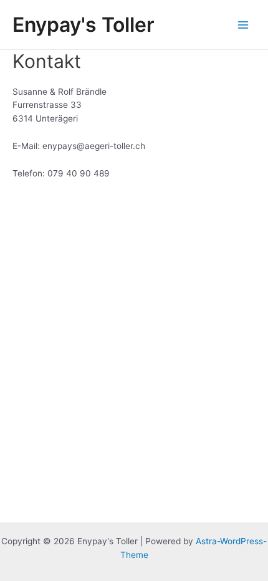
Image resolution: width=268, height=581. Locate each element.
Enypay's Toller (83, 24)
